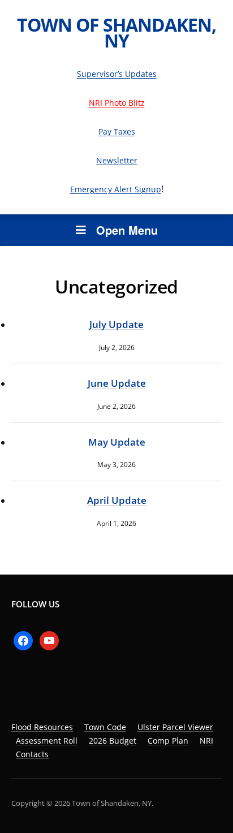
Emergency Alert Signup (115, 189)
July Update (116, 324)
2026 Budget (112, 740)
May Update (116, 441)
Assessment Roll (46, 740)
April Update (116, 500)
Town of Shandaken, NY (116, 32)
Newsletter (116, 160)
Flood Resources (42, 727)
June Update (117, 383)
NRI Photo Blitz (117, 102)
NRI (206, 740)
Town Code (105, 727)
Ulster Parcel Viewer (175, 727)
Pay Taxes (116, 131)
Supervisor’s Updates (117, 73)
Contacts (32, 754)
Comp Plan (168, 740)
